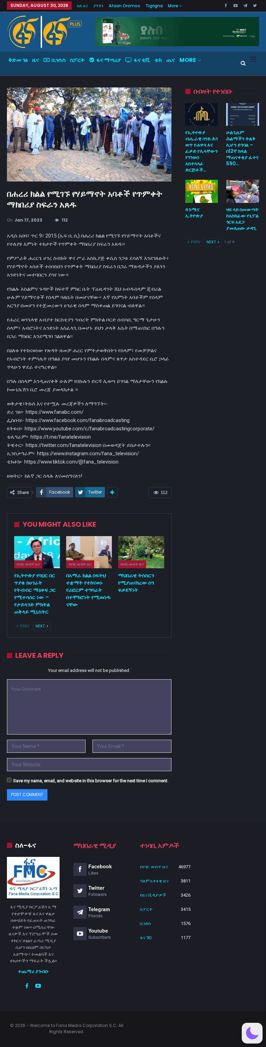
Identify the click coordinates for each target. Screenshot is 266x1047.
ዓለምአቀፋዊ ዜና (154, 881)
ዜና (35, 60)
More (173, 6)
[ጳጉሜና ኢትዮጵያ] (201, 191)
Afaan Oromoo (124, 6)
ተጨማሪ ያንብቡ (33, 971)
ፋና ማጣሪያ (108, 60)
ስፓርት (77, 60)
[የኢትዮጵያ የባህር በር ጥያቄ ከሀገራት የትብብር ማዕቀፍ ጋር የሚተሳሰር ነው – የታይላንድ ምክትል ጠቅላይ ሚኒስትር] (37, 552)
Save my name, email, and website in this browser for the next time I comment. (90, 780)
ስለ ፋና (82, 6)
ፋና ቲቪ (142, 60)
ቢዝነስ (58, 60)
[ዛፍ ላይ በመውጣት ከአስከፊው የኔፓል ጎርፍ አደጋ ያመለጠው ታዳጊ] (242, 191)
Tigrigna (154, 6)
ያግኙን (98, 6)
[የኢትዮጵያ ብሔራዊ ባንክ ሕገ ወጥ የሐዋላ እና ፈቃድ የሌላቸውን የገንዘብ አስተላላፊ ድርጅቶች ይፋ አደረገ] (201, 114)
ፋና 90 (145, 937)
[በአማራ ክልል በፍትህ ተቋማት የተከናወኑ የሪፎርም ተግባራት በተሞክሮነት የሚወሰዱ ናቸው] (89, 552)
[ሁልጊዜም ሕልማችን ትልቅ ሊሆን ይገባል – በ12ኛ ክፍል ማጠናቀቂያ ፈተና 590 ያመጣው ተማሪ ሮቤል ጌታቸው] (242, 114)
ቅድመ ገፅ (18, 60)
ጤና (170, 60)
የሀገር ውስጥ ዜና (28, 564)
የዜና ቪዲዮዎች (153, 895)
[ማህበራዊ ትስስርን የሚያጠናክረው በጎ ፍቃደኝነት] (141, 552)
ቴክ (158, 60)
